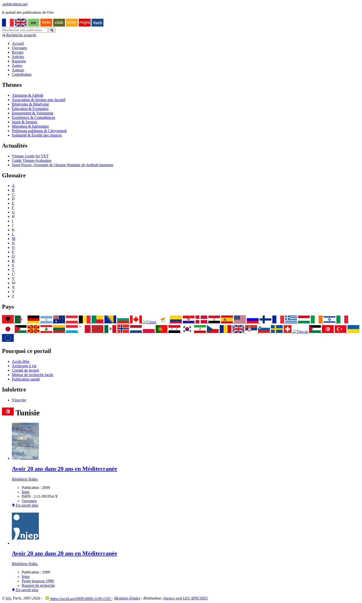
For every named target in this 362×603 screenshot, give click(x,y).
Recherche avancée (19, 35)
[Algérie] (21, 322)
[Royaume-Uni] (238, 332)
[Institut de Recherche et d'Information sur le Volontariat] (33, 25)
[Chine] (150, 322)
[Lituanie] (59, 332)
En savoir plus (26, 505)
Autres (17, 65)
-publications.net (15, 4)
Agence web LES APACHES (185, 598)
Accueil (18, 43)
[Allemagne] (34, 322)
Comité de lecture (25, 370)
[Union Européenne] (8, 340)
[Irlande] (317, 322)
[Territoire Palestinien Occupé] (315, 332)
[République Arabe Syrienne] (174, 332)
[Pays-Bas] (136, 332)
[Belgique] (85, 322)
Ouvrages (19, 48)
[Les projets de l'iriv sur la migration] (85, 25)
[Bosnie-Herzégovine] (110, 322)
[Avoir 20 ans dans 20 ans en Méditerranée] (25, 458)
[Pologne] (149, 332)
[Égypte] (214, 322)
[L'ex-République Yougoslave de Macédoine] (34, 332)
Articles (18, 57)
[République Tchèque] (213, 332)
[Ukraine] (353, 332)
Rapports (19, 61)
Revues (17, 52)
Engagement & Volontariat (32, 113)
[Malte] (85, 332)
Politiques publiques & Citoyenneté (39, 131)
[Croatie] (189, 322)
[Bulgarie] (123, 322)
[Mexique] (110, 332)
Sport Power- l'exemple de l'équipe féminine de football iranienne (62, 165)
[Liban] (46, 332)
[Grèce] (291, 322)
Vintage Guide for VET (30, 156)
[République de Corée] (187, 332)
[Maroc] (98, 332)
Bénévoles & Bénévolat (30, 104)
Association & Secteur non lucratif (38, 100)
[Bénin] (98, 322)
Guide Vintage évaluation (31, 160)
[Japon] (8, 332)
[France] (278, 322)
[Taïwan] (301, 332)
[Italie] (342, 322)
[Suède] (277, 332)
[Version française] (8, 25)
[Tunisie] (328, 332)
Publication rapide (26, 379)
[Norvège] (123, 332)
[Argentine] (46, 322)
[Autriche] (72, 322)
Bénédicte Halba (25, 479)
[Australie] (59, 322)
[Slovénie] (264, 332)
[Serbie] (251, 332)
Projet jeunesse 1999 (38, 581)
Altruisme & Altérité (27, 95)
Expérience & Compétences (33, 117)
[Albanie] (8, 322)
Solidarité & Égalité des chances (37, 135)
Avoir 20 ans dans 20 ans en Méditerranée (64, 469)
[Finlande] (266, 322)
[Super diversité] (72, 25)
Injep (26, 492)
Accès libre (20, 361)
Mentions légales (127, 598)
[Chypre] (163, 322)
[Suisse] (288, 332)
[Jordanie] (21, 332)
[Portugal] (162, 332)
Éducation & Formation (30, 108)
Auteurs (18, 70)
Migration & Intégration (30, 126)
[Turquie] (341, 332)
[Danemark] (202, 322)
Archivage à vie (24, 366)
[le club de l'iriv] (59, 25)
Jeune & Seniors (24, 122)
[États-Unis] (240, 322)
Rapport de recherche (38, 585)
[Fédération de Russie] (253, 322)
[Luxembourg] (72, 332)
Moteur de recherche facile (32, 375)
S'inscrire (19, 400)
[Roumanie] (226, 332)
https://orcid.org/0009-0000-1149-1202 (80, 599)
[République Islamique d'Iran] (200, 332)
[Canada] (136, 322)
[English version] (21, 25)
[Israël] (330, 322)
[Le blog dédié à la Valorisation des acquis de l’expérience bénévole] (97, 25)
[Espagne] (227, 322)
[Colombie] (176, 322)
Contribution (22, 74)
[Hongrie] (304, 322)
